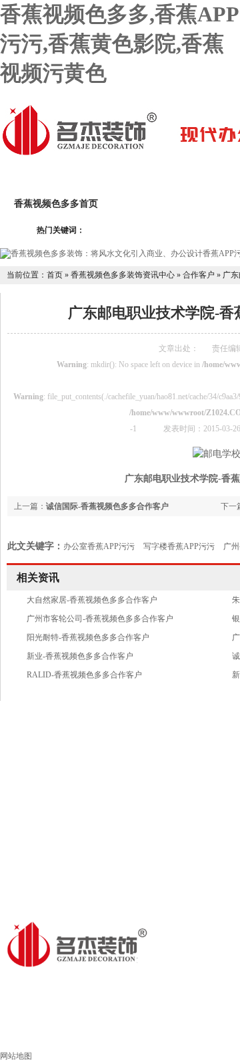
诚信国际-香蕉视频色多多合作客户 (107, 506)
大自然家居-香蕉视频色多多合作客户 (92, 600)
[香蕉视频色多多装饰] (79, 153)
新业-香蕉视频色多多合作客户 (80, 656)
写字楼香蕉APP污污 (179, 546)
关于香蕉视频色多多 (169, 204)
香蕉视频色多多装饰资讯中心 (123, 275)
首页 (55, 275)
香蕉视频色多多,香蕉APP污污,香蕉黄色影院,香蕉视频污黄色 (119, 43)
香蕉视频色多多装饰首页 (120, 1033)
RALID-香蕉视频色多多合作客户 (84, 674)
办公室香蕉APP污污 (99, 546)
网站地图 (16, 1056)
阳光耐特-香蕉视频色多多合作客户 (88, 637)
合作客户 (199, 275)
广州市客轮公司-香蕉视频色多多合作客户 (100, 618)
